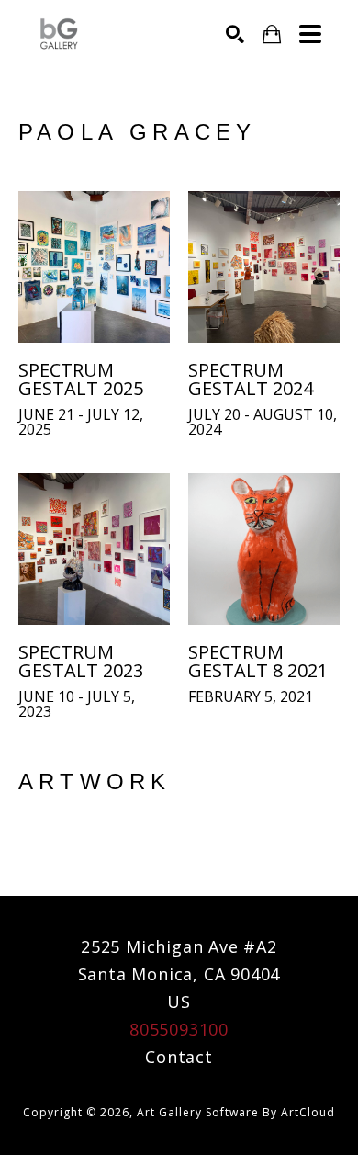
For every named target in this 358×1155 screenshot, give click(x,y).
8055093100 (179, 1029)
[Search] (235, 34)
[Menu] (310, 34)
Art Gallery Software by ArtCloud (236, 1112)
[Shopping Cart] (272, 34)
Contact (179, 1057)
